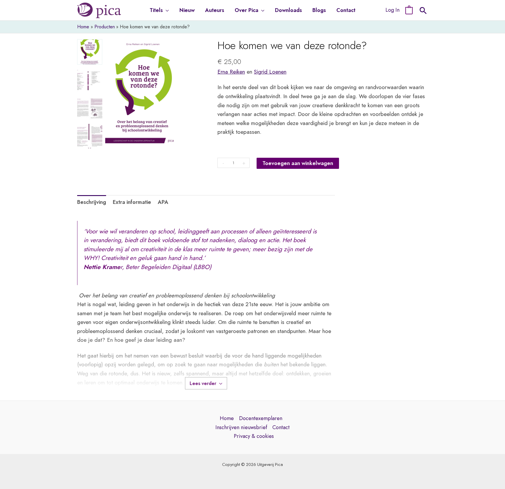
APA (163, 202)
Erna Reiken (231, 72)
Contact (281, 427)
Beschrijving (91, 202)
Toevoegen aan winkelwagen (297, 163)
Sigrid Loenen (270, 72)
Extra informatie (132, 202)
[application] (166, 10)
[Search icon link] (423, 11)
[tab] (91, 202)
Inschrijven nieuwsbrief (241, 427)
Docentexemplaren (260, 418)
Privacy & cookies (254, 436)
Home (227, 418)
